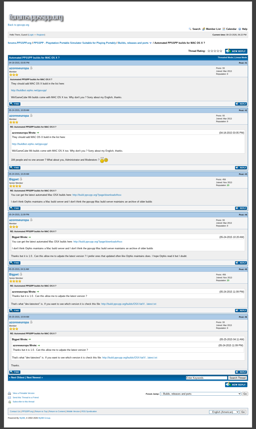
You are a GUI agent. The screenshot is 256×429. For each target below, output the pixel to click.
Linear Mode (241, 57)
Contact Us (15, 411)
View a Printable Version (23, 393)
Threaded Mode (225, 57)
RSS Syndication (89, 411)
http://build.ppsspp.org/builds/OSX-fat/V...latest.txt (128, 304)
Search (196, 29)
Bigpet (14, 179)
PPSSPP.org (27, 411)
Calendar (231, 29)
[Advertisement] (133, 13)
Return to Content (57, 411)
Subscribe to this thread (23, 401)
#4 (246, 215)
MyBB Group (44, 418)
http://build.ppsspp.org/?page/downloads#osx (97, 194)
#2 (246, 110)
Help (244, 29)
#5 (246, 269)
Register (40, 35)
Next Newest (34, 377)
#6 (246, 317)
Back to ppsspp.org (18, 24)
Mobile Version (73, 411)
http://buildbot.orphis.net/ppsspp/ (29, 90)
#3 (246, 174)
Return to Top (41, 411)
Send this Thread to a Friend (26, 397)
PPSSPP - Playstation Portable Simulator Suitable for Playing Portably (75, 42)
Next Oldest (17, 377)
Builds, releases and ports (133, 42)
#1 (246, 63)
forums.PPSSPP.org (19, 42)
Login (31, 35)
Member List (213, 29)
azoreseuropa (19, 68)
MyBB (22, 418)
